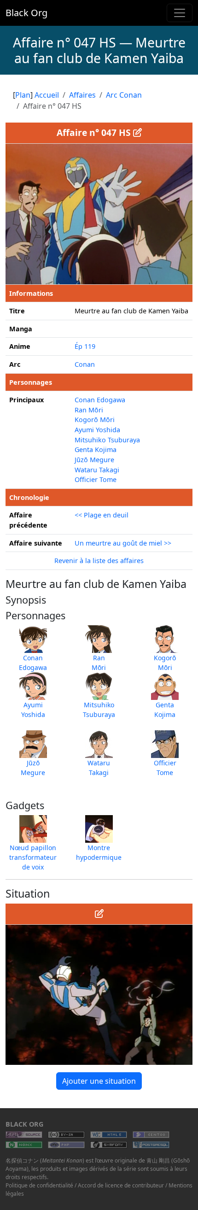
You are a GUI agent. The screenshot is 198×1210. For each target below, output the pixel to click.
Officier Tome (95, 479)
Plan (22, 95)
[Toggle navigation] (179, 13)
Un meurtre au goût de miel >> (123, 543)
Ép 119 (85, 346)
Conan (85, 364)
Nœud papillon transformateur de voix (33, 857)
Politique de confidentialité (39, 1185)
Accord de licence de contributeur (121, 1185)
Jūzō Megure (94, 459)
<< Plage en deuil (101, 515)
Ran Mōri (89, 409)
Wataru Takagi (97, 469)
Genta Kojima (95, 449)
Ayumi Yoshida (97, 429)
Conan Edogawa (100, 399)
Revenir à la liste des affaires (99, 560)
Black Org (26, 12)
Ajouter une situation (99, 1081)
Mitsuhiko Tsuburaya (107, 439)
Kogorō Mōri (95, 419)
